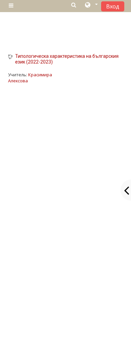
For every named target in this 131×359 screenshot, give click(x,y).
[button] (91, 5)
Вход (112, 6)
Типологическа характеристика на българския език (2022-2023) (67, 59)
